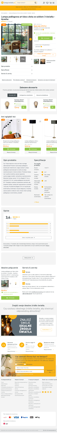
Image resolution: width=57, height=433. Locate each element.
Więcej (37, 202)
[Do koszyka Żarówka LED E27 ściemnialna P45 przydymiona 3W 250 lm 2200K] (52, 107)
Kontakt (3, 397)
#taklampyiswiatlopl (5, 395)
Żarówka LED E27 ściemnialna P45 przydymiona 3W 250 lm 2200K (49, 100)
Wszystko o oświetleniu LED (34, 392)
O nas (2, 382)
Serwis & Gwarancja (19, 387)
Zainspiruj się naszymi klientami (46, 80)
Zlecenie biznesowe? (19, 395)
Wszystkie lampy (32, 382)
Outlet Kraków (4, 384)
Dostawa (17, 385)
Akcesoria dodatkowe (42, 95)
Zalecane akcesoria (31, 80)
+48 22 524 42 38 (27, 293)
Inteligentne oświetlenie (26, 95)
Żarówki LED (12, 95)
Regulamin (3, 385)
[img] (16, 39)
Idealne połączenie (7, 80)
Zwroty (16, 389)
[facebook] (43, 392)
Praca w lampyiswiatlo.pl (6, 393)
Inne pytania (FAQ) (19, 393)
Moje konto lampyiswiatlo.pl (21, 382)
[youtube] (50, 392)
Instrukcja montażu (32, 385)
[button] (28, 8)
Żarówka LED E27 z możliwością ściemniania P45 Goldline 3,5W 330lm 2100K (9, 276)
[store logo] (8, 2)
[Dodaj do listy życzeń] (54, 38)
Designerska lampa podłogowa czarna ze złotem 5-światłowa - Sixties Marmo (11, 141)
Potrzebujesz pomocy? (19, 80)
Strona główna (4, 13)
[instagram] (45, 392)
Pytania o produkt (28, 81)
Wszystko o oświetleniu (33, 387)
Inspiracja (30, 384)
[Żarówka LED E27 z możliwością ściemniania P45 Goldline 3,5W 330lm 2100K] (15, 283)
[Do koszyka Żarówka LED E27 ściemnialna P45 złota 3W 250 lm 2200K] (23, 107)
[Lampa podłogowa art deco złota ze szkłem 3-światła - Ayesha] (5, 283)
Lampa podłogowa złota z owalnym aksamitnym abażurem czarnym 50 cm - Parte (32, 141)
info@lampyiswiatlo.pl (37, 292)
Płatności (17, 384)
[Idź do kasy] (30, 39)
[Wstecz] (3, 39)
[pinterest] (48, 392)
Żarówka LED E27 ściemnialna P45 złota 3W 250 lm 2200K (19, 100)
